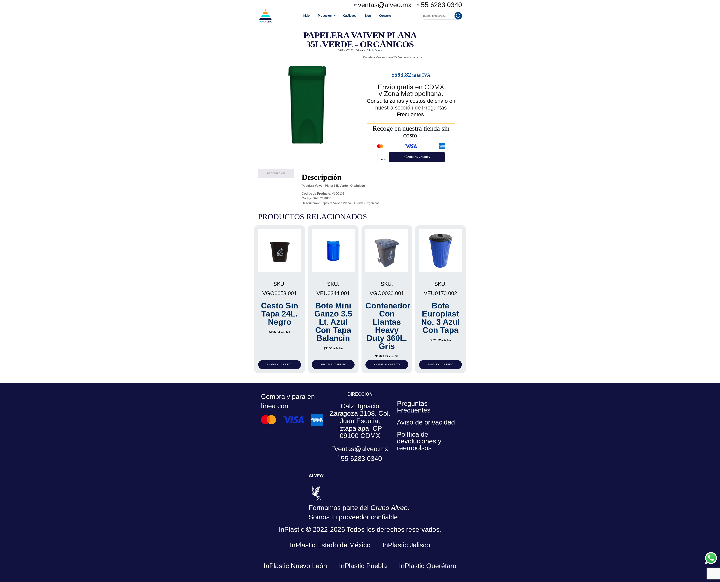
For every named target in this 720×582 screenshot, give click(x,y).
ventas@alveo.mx (385, 5)
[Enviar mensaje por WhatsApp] (711, 558)
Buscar (458, 16)
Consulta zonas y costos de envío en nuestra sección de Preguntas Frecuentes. (411, 107)
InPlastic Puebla (363, 566)
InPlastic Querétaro (427, 566)
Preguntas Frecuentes (413, 407)
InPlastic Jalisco (406, 545)
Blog (368, 15)
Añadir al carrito (417, 157)
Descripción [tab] (276, 173)
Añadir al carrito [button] (279, 364)
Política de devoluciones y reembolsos (419, 441)
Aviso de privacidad (426, 422)
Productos (325, 15)
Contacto (385, 15)
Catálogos (349, 15)
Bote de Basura (374, 50)
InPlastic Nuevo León (295, 566)
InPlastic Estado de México (330, 545)
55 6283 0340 (441, 5)
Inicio (306, 15)
